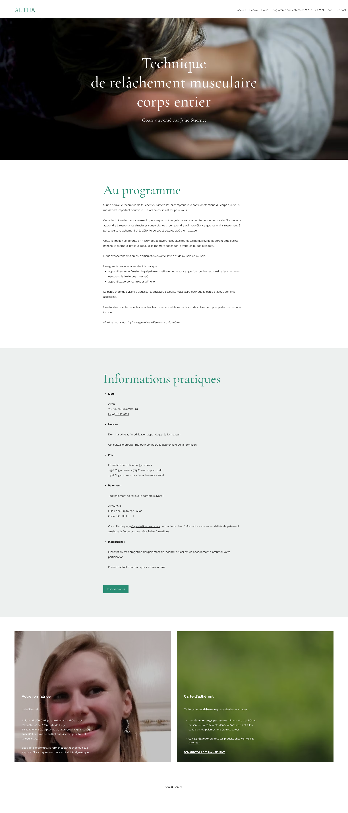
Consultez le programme (123, 444)
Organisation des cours (145, 526)
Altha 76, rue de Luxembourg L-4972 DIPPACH (123, 409)
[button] (254, 10)
